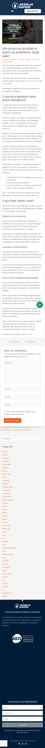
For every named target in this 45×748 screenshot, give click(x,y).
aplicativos (5, 458)
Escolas (4, 506)
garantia (5, 516)
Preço (4, 558)
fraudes (4, 513)
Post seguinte (31, 342)
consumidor (6, 490)
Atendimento (6, 464)
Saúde (4, 570)
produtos (28, 59)
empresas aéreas (8, 500)
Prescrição (5, 561)
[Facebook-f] (22, 744)
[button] (12, 11)
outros (4, 551)
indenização (6, 525)
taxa (3, 580)
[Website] (22, 405)
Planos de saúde (7, 554)
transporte (5, 587)
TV (3, 590)
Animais (5, 455)
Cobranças (5, 480)
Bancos (4, 471)
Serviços (5, 577)
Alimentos (5, 452)
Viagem (4, 596)
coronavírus (6, 493)
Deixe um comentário (9, 59)
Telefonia (5, 583)
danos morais (7, 497)
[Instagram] (26, 744)
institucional (6, 529)
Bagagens (5, 468)
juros (4, 535)
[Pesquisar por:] (22, 438)
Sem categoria (7, 574)
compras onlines (7, 487)
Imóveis (4, 522)
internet (4, 532)
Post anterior (13, 342)
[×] (40, 305)
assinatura (5, 461)
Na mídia (5, 542)
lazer (3, 538)
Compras (21, 59)
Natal (4, 545)
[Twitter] (19, 744)
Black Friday (6, 474)
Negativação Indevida (9, 548)
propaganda (6, 567)
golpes (4, 519)
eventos (5, 509)
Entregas (5, 503)
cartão (4, 477)
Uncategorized (7, 593)
